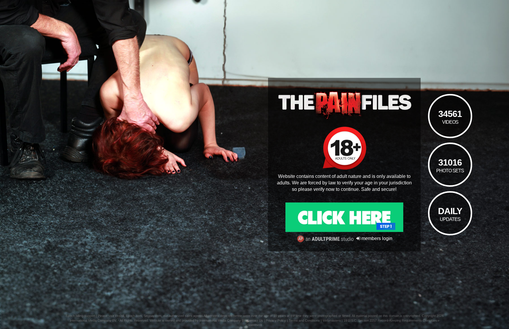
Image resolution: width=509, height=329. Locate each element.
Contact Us (255, 320)
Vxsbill (119, 316)
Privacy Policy (276, 320)
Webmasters (332, 320)
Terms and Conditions (304, 320)
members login (376, 238)
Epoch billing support (80, 316)
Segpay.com (152, 316)
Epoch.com (134, 316)
